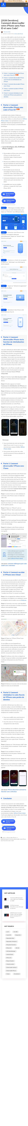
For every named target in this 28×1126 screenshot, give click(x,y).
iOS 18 (17, 948)
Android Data (9, 954)
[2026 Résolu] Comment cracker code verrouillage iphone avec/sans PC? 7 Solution (16, 915)
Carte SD (8, 935)
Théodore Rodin (7, 31)
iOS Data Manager (10, 951)
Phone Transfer (10, 961)
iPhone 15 (8, 957)
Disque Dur (18, 935)
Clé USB (15, 931)
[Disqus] (14, 864)
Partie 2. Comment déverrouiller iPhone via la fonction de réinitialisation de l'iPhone (14, 79)
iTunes (7, 974)
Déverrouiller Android (11, 967)
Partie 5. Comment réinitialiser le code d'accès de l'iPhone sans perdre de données (13, 94)
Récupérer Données (11, 944)
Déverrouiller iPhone (18, 33)
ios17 (7, 931)
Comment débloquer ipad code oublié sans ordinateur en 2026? (16, 899)
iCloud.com (23, 600)
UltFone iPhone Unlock (17, 558)
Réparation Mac (10, 938)
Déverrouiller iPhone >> (12, 837)
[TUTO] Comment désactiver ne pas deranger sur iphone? (16, 907)
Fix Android (16, 974)
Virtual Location (10, 964)
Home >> (4, 837)
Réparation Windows (11, 941)
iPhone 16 (8, 948)
